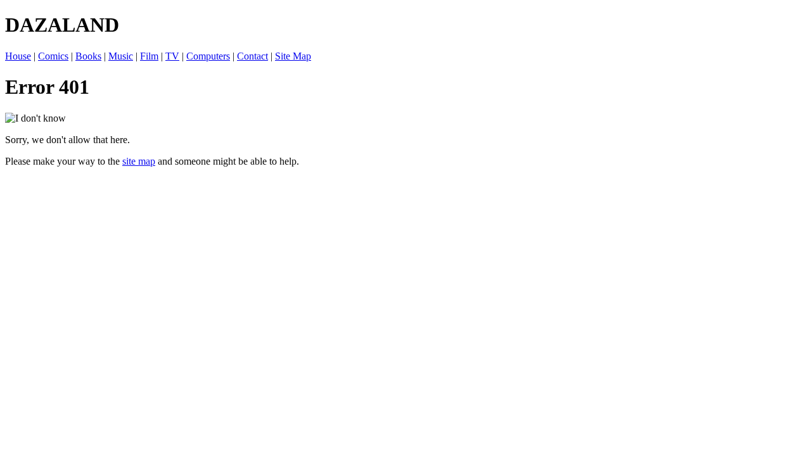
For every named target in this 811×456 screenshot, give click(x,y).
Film (149, 56)
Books (88, 56)
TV (172, 56)
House (18, 56)
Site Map (293, 56)
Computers (208, 56)
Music (120, 56)
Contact (252, 56)
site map (138, 161)
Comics (53, 56)
